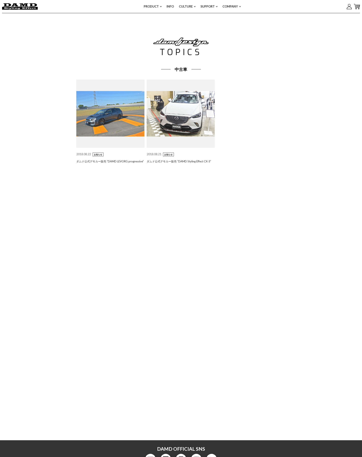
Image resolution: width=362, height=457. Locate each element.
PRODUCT (151, 6)
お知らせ (98, 154)
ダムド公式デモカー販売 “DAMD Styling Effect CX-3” (179, 161)
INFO (170, 6)
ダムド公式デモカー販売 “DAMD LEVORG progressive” (110, 161)
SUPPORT (207, 6)
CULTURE (186, 6)
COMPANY (230, 6)
